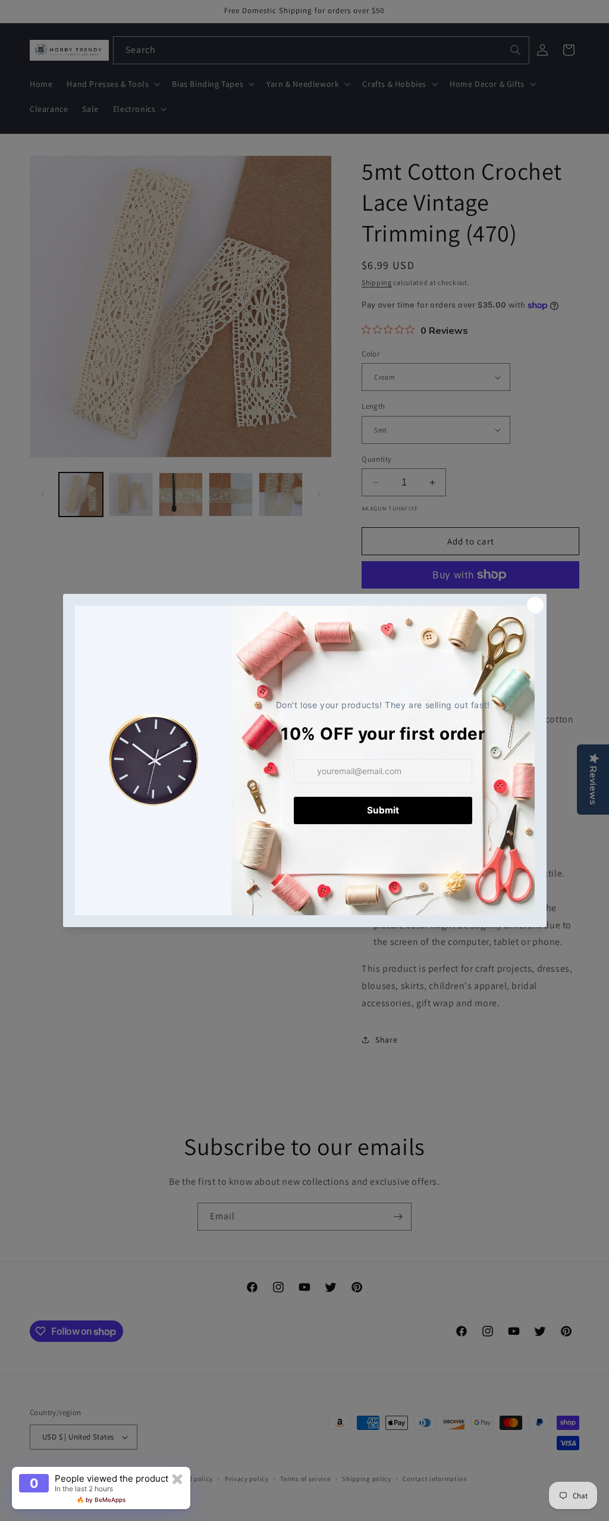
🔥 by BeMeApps (101, 1499)
